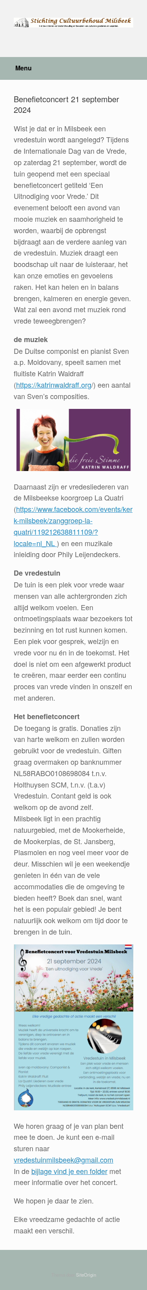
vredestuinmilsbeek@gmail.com (63, 1159)
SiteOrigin (86, 1275)
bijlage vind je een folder (69, 1171)
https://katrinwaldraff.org (53, 384)
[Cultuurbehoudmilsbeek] (73, 23)
